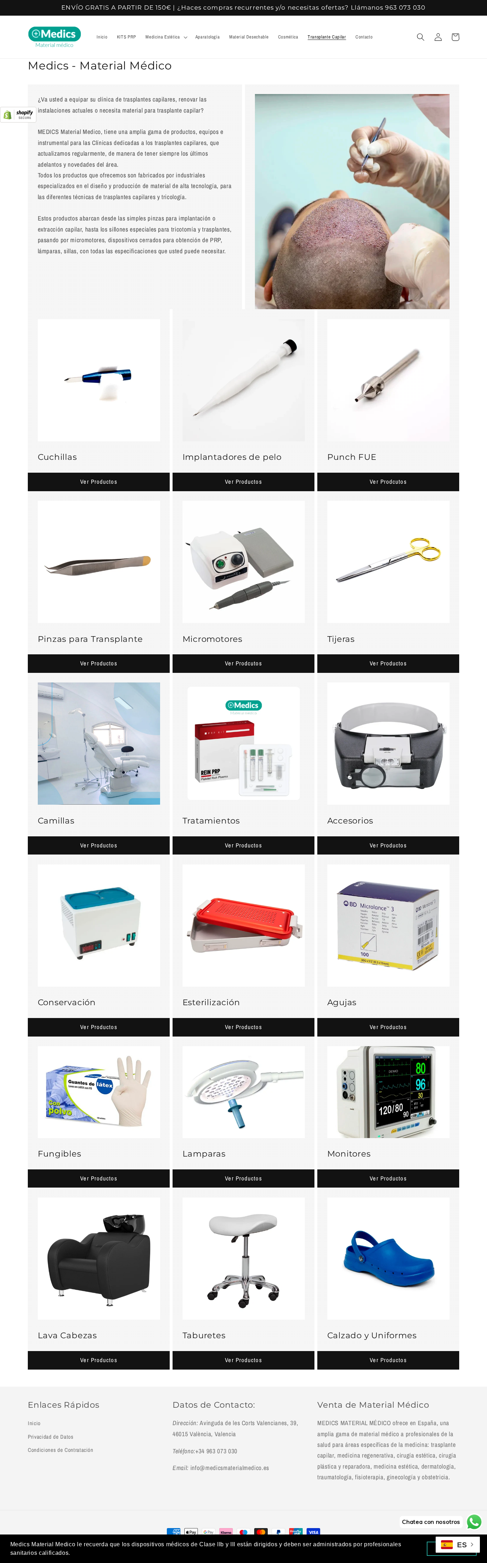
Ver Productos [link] (98, 481)
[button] (165, 37)
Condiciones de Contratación (60, 1450)
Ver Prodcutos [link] (388, 481)
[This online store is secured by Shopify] (18, 120)
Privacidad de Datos (50, 1436)
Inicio (34, 1423)
